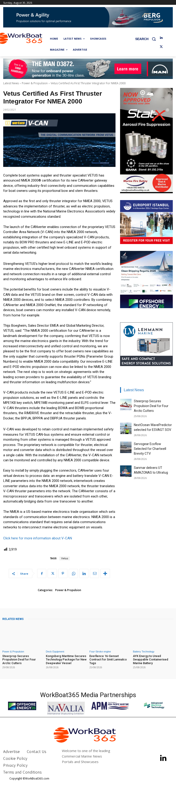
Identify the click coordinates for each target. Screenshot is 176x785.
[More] (105, 573)
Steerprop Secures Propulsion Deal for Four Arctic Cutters (151, 406)
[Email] (94, 573)
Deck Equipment (55, 651)
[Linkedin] (161, 38)
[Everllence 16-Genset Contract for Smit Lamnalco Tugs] (109, 635)
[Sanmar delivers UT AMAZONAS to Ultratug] (126, 471)
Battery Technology (143, 651)
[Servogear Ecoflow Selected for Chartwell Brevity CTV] (126, 447)
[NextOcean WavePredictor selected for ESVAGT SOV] (126, 428)
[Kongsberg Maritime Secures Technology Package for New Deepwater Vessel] (66, 635)
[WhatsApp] (73, 573)
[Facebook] (41, 573)
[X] (161, 47)
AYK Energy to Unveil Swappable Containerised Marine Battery (150, 659)
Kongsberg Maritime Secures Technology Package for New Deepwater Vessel (66, 659)
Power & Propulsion (35, 83)
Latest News (11, 83)
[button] (147, 38)
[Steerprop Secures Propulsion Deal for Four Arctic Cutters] (126, 404)
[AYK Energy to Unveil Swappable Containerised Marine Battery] (153, 635)
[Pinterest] (62, 573)
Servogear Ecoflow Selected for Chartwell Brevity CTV (150, 448)
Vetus (64, 558)
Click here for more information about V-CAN (37, 538)
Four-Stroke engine (100, 651)
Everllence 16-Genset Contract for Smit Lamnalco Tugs (108, 659)
